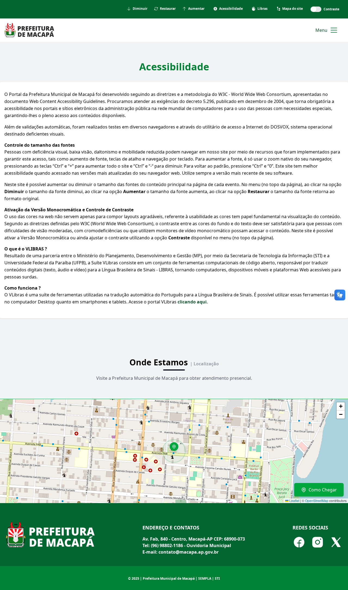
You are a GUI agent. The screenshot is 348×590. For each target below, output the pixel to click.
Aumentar (196, 9)
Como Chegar (323, 490)
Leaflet (293, 500)
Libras (262, 9)
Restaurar (168, 9)
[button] (176, 448)
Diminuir (140, 9)
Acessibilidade (231, 9)
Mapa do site (292, 9)
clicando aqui (192, 302)
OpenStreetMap (316, 500)
